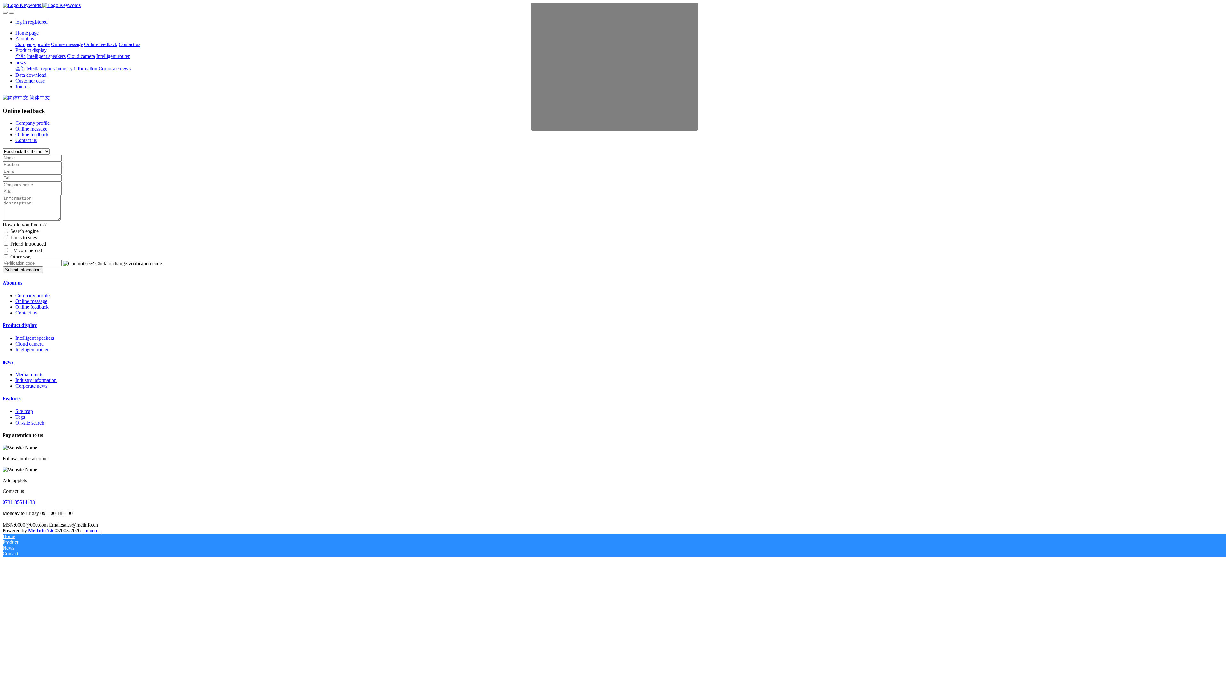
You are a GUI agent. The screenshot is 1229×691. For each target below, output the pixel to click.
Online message (31, 128)
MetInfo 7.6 (40, 530)
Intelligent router (32, 349)
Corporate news (31, 386)
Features (12, 398)
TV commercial (26, 250)
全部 (20, 56)
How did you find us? (25, 224)
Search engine (24, 231)
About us (12, 283)
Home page (27, 33)
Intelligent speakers (34, 338)
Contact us (26, 140)
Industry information (36, 380)
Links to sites (23, 237)
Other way (21, 256)
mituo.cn (92, 530)
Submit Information (22, 269)
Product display (20, 325)
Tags (20, 417)
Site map (24, 411)
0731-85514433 (19, 502)
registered (38, 22)
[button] (112, 263)
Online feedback (32, 134)
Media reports (29, 374)
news (8, 362)
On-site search (29, 422)
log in (21, 22)
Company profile (32, 123)
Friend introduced (28, 244)
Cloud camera (29, 343)
